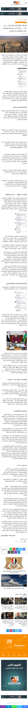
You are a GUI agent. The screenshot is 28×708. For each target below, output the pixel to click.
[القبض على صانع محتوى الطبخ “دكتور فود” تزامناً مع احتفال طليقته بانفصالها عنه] (21, 615)
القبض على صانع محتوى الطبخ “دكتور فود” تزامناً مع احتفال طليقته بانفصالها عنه (21, 622)
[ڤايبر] (15, 552)
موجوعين (19, 20)
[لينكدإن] (17, 549)
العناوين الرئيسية (23, 22)
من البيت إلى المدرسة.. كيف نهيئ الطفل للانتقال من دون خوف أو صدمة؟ (21, 607)
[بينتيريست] (14, 549)
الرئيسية (24, 20)
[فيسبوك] (23, 549)
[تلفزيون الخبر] (16, 3)
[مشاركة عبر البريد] (12, 552)
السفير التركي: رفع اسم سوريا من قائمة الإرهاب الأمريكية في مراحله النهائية (7, 622)
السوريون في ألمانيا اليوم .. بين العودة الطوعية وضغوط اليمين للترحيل (7, 607)
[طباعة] (9, 552)
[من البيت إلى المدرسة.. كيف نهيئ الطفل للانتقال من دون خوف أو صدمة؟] (21, 600)
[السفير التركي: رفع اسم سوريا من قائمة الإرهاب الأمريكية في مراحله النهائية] (7, 615)
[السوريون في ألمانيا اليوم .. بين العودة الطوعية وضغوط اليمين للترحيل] (7, 600)
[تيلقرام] (19, 552)
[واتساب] (10, 549)
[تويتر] (20, 549)
